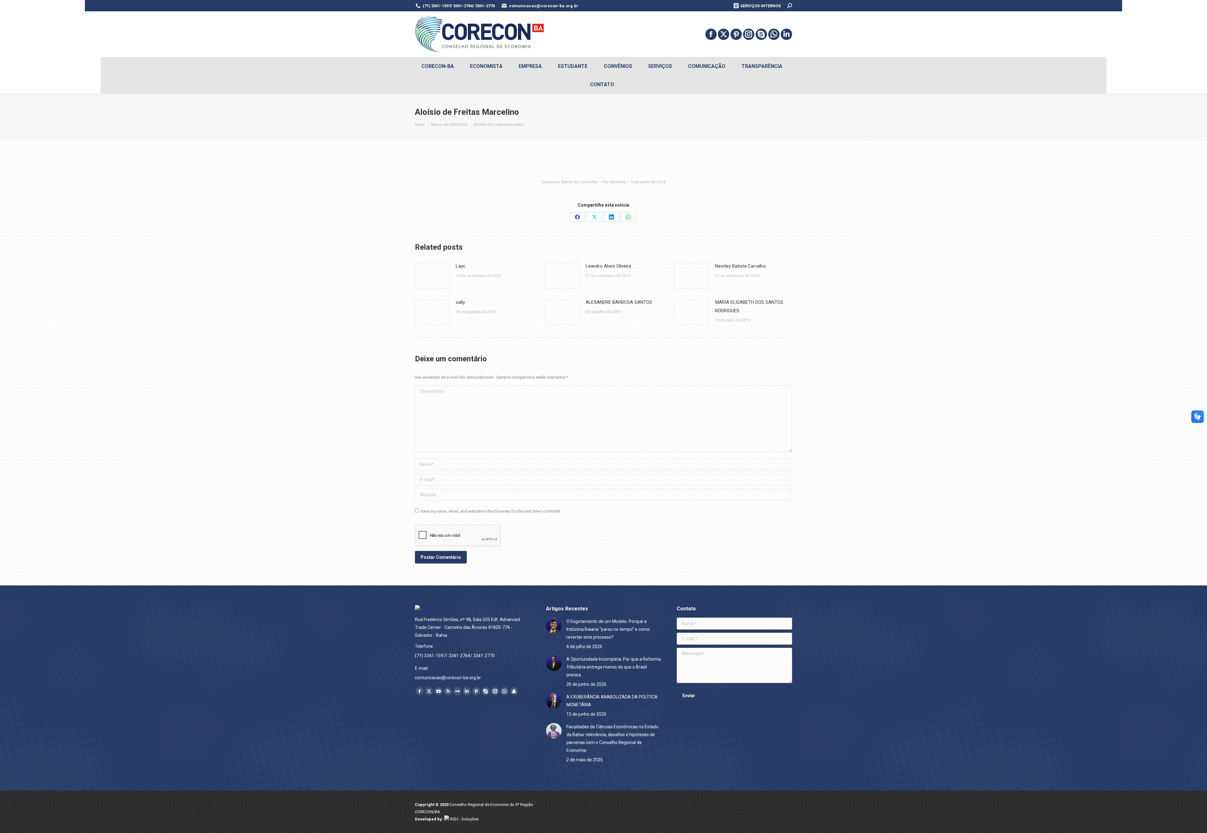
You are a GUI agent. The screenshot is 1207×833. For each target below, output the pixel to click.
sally (460, 302)
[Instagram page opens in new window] (748, 34)
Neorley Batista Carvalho (740, 266)
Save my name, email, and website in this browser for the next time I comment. (491, 511)
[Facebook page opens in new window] (711, 34)
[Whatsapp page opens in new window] (774, 34)
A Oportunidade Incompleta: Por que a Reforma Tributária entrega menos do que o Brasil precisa (613, 667)
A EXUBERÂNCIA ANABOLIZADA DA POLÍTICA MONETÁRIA (612, 700)
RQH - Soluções (464, 819)
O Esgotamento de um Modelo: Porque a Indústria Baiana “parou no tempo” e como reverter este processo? (608, 629)
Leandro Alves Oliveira (608, 266)
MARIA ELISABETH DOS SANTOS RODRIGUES (749, 306)
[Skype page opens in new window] (761, 34)
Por (614, 182)
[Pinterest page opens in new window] (736, 34)
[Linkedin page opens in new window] (786, 34)
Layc (461, 266)
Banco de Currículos (579, 182)
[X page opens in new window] (723, 34)
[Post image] (432, 276)
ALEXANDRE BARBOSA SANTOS (619, 302)
